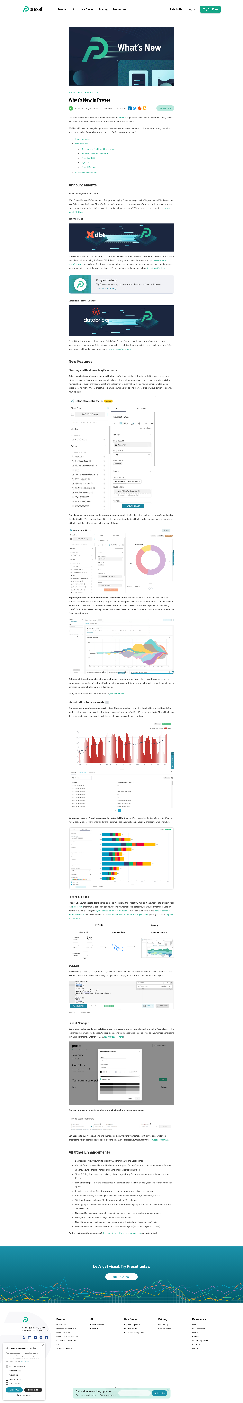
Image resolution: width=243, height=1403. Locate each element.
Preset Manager (89, 167)
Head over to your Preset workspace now (121, 1233)
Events (195, 1332)
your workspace (116, 693)
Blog (194, 1324)
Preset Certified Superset (67, 1336)
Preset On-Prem (63, 1332)
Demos (195, 1348)
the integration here (156, 268)
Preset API (77, 906)
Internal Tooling (130, 1328)
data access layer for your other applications (127, 914)
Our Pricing (163, 1324)
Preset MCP (95, 1328)
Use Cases (87, 9)
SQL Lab (85, 162)
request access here (113, 1036)
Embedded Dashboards (66, 1340)
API (57, 1344)
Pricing (103, 9)
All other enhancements (86, 172)
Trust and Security (64, 1348)
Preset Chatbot (97, 1324)
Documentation (198, 1328)
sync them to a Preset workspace (111, 910)
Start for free (121, 1276)
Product (63, 9)
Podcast (196, 1336)
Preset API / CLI (89, 158)
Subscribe (165, 108)
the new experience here (119, 348)
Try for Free (210, 9)
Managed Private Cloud (66, 1328)
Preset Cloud (62, 1324)
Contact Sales (164, 1328)
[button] (24, 1395)
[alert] (24, 1371)
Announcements (83, 138)
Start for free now (105, 288)
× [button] (42, 1345)
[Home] (40, 9)
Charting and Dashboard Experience (98, 149)
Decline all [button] (33, 1390)
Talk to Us (176, 9)
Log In (191, 9)
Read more (25, 1361)
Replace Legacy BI (132, 1324)
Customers (197, 1344)
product (122, 117)
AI (74, 9)
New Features (81, 143)
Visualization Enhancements (95, 153)
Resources (119, 9)
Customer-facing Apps (134, 1332)
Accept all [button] (14, 1390)
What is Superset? (200, 1340)
